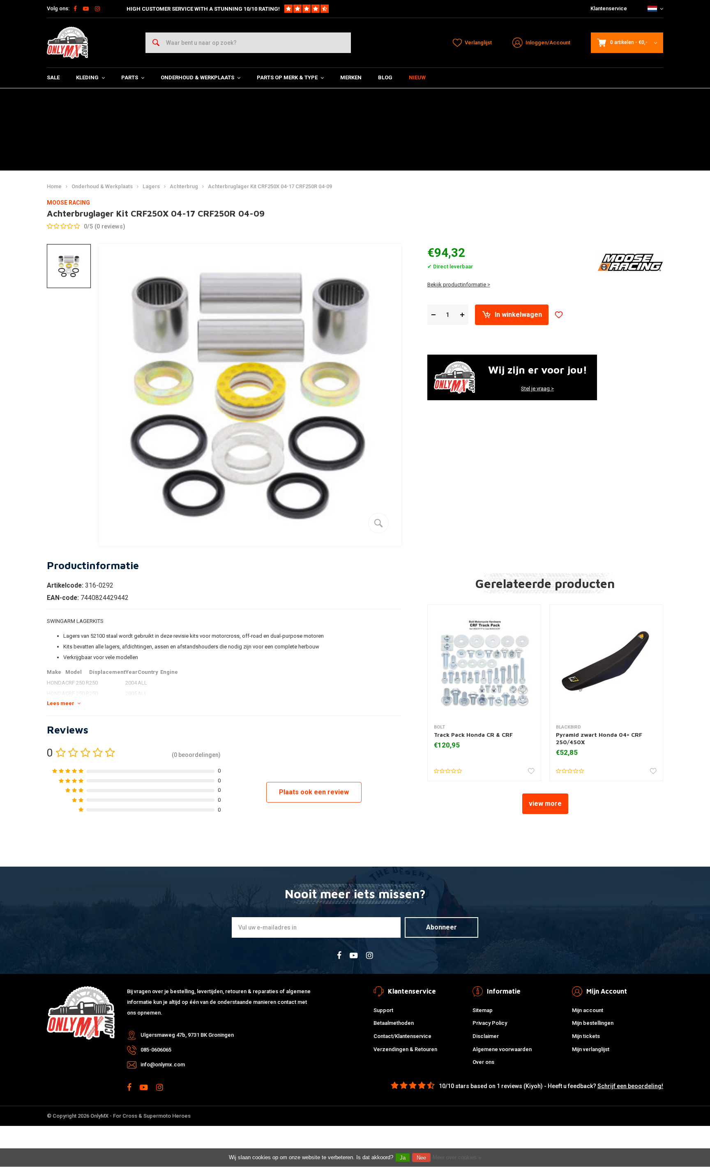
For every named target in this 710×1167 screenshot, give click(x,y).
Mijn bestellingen (592, 1023)
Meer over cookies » (457, 1157)
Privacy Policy (490, 1023)
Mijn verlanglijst (590, 1049)
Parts (129, 77)
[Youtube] (86, 9)
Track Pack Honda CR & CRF (473, 734)
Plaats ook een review (314, 792)
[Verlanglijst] (558, 314)
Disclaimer (486, 1036)
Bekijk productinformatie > (458, 284)
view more (545, 803)
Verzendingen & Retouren (405, 1049)
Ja (403, 1158)
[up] (462, 315)
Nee (421, 1158)
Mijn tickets (586, 1036)
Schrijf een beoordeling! (630, 1086)
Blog (385, 77)
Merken (351, 77)
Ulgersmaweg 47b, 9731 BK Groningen (187, 1035)
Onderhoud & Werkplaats (197, 77)
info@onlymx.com (163, 1064)
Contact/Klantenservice (402, 1036)
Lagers (151, 186)
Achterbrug (184, 186)
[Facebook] (75, 9)
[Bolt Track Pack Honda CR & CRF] (484, 661)
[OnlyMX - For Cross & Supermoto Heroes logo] (67, 42)
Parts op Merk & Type (287, 77)
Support (383, 1010)
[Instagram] (97, 9)
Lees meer (60, 703)
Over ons (483, 1062)
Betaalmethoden (393, 1023)
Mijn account (587, 1010)
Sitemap (483, 1010)
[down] (433, 315)
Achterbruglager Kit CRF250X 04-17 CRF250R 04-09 (270, 186)
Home (54, 186)
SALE (53, 77)
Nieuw (417, 77)
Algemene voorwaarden (502, 1049)
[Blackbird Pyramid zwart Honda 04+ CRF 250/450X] (606, 661)
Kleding (87, 77)
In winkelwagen (518, 314)
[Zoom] (378, 523)
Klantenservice (608, 8)
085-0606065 (156, 1050)
